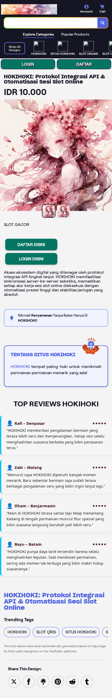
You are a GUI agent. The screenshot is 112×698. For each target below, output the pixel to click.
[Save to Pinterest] (58, 681)
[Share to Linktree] (43, 681)
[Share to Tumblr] (87, 681)
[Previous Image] (4, 156)
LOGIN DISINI (31, 259)
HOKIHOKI (20, 366)
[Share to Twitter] (14, 681)
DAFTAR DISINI (31, 244)
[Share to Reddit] (72, 681)
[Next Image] (108, 156)
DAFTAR (84, 64)
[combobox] (51, 23)
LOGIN (28, 64)
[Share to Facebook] (28, 681)
